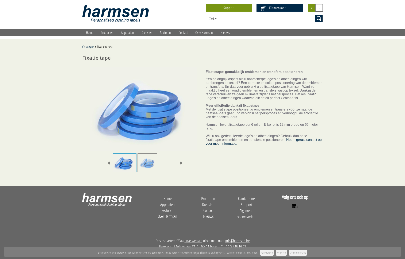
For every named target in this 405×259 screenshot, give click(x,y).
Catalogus (88, 46)
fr (319, 8)
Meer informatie (298, 252)
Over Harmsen (204, 32)
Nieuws (225, 32)
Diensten (147, 32)
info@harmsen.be (237, 240)
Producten (107, 32)
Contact (183, 32)
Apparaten (127, 32)
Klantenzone (277, 7)
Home (89, 32)
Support (229, 7)
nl (311, 8)
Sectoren (165, 32)
